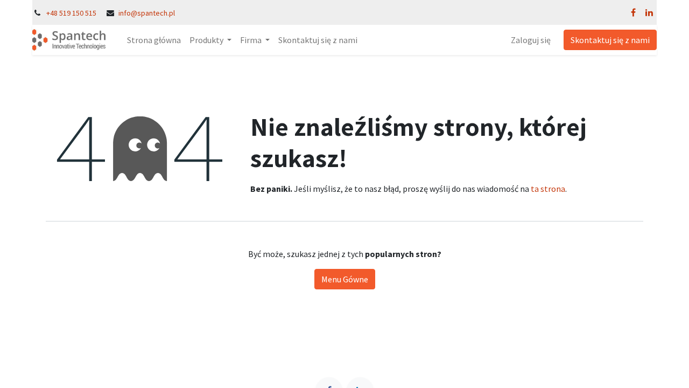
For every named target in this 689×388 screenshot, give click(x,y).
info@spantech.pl (146, 13)
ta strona (548, 188)
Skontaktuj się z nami (610, 39)
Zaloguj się (531, 39)
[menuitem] (154, 40)
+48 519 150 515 (71, 13)
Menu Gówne (344, 279)
